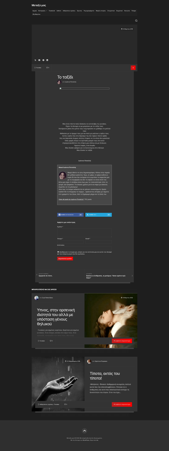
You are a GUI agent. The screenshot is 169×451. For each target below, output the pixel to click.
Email (88, 238)
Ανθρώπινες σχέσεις (69, 10)
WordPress (86, 440)
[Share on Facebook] (39, 60)
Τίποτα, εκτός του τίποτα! (105, 375)
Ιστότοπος (60, 245)
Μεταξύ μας (39, 5)
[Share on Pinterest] (43, 60)
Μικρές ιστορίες (101, 10)
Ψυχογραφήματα (89, 10)
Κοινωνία (127, 10)
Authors (59, 10)
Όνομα (60, 238)
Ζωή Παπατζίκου (47, 298)
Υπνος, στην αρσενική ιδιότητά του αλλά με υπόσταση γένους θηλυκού (56, 317)
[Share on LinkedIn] (47, 60)
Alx (97, 440)
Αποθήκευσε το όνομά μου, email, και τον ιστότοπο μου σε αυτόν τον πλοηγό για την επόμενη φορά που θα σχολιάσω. (84, 253)
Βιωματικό (119, 10)
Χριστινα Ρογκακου (101, 361)
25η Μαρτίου (36, 14)
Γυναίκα (38, 67)
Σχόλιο (60, 227)
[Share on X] (35, 60)
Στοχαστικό (111, 10)
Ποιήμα (134, 10)
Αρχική (35, 10)
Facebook (52, 10)
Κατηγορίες (41, 10)
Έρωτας (79, 10)
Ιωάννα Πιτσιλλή (70, 82)
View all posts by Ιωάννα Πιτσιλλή (71, 199)
